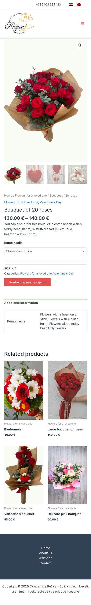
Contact (45, 563)
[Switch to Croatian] (71, 4)
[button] (80, 45)
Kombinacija (13, 243)
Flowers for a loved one (31, 195)
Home (8, 195)
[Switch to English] (79, 4)
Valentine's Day (51, 202)
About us (45, 553)
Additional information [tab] (21, 303)
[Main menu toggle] (82, 23)
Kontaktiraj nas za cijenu (27, 282)
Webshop (45, 558)
